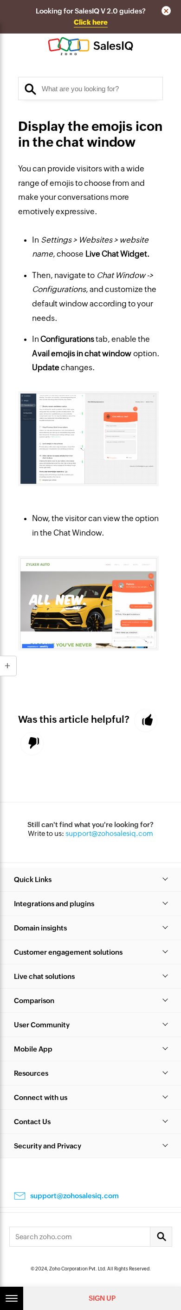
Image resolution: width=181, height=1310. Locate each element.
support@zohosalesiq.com (109, 833)
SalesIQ (113, 46)
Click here (91, 22)
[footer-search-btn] (161, 1237)
